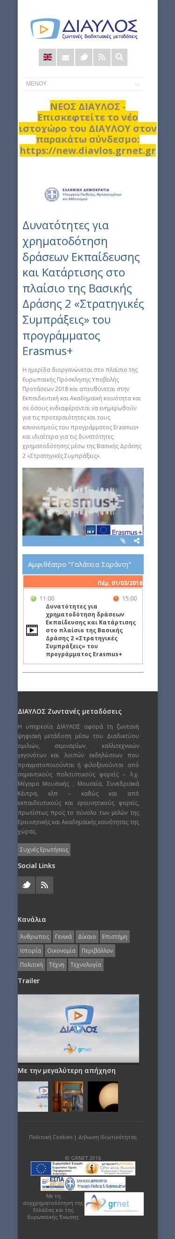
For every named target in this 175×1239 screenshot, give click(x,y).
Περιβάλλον (97, 951)
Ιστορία (30, 951)
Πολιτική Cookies (50, 1136)
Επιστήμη (114, 937)
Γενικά (63, 937)
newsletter (65, 57)
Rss (102, 57)
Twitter (84, 57)
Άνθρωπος (34, 937)
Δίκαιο (87, 937)
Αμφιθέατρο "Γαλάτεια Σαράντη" (79, 564)
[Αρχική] (83, 28)
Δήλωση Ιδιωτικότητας (107, 1136)
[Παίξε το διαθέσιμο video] (32, 630)
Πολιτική (31, 965)
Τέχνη (56, 965)
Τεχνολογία (85, 965)
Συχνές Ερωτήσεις (44, 850)
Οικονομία (61, 951)
